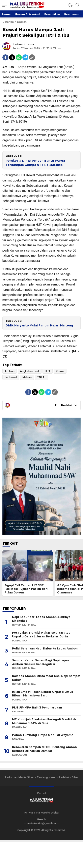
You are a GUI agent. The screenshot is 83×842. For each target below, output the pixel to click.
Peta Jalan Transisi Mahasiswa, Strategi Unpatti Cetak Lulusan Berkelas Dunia (41, 634)
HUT (47, 371)
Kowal (60, 371)
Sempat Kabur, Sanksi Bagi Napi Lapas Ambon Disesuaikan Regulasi (40, 662)
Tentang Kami (46, 777)
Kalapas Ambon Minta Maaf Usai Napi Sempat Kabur (46, 677)
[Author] (6, 46)
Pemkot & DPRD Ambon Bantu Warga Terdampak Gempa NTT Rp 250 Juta (35, 163)
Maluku (27, 377)
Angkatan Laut (29, 371)
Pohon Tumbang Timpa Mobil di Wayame (42, 735)
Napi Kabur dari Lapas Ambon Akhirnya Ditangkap (41, 618)
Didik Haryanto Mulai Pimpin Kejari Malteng (39, 325)
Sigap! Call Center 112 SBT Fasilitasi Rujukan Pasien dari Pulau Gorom (26, 589)
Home (6, 14)
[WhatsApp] (19, 57)
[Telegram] (25, 57)
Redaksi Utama (23, 44)
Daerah (22, 21)
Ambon (10, 371)
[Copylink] (32, 57)
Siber (75, 777)
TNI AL (41, 377)
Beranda (8, 21)
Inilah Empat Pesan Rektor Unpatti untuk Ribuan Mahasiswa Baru (42, 693)
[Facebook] (5, 57)
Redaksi (63, 777)
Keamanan (71, 14)
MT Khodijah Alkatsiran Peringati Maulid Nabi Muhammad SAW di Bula (45, 721)
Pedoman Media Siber (19, 777)
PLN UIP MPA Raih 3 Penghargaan (37, 707)
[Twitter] (12, 57)
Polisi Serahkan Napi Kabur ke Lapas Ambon (45, 648)
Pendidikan (52, 14)
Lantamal (11, 377)
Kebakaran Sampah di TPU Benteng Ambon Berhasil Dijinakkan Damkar (44, 748)
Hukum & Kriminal (27, 14)
